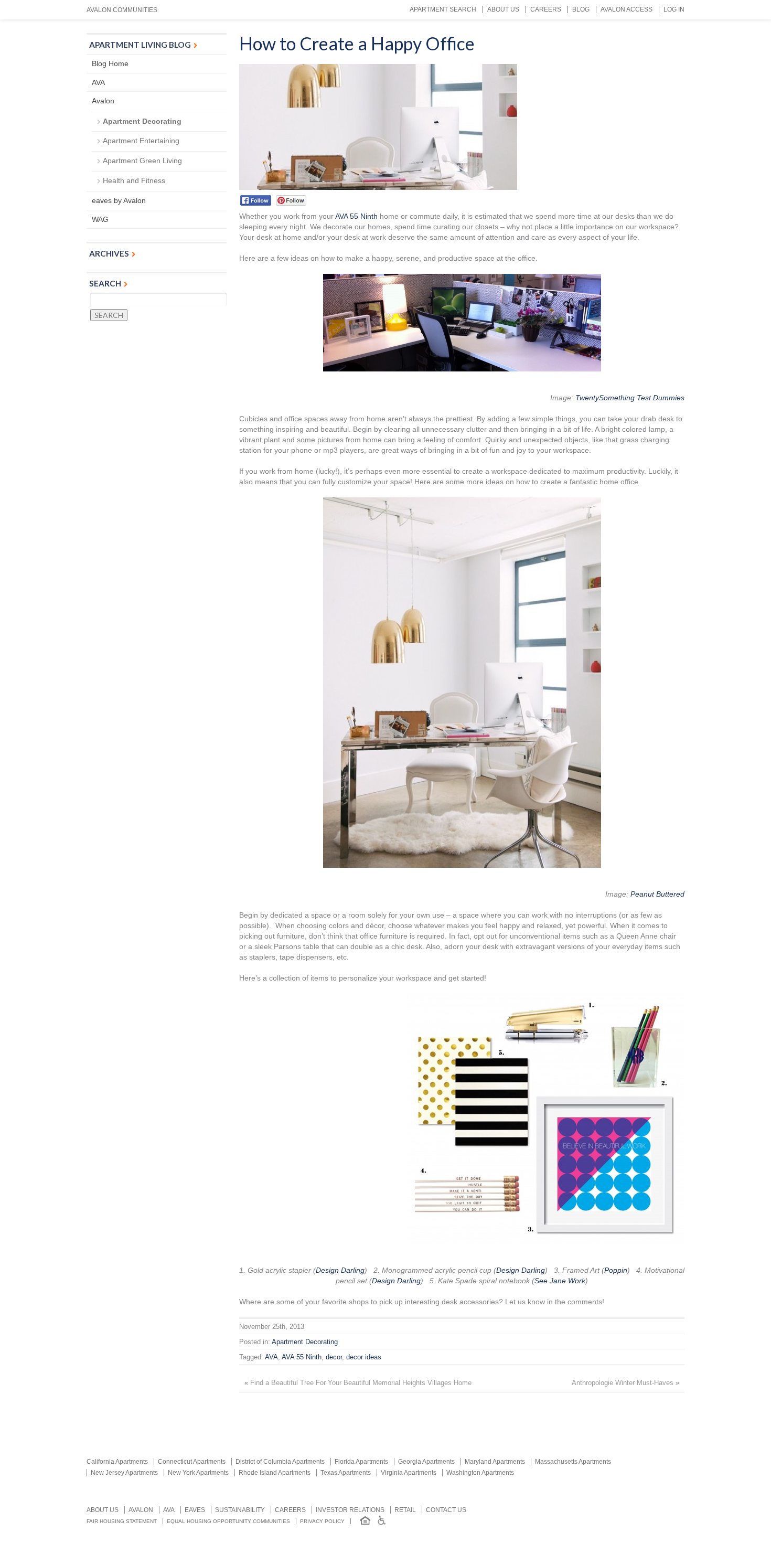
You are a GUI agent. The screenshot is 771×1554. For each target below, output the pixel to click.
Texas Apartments (345, 1472)
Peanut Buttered (657, 894)
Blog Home (110, 63)
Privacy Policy (322, 1521)
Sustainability (240, 1510)
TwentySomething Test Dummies (629, 397)
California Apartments (117, 1461)
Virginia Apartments (408, 1472)
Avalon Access (626, 9)
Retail (405, 1510)
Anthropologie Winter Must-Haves (622, 1383)
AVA (271, 1357)
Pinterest (290, 200)
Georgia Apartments (426, 1461)
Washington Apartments (480, 1472)
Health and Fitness (134, 180)
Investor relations (350, 1510)
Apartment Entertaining (141, 140)
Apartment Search (443, 9)
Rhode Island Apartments (274, 1472)
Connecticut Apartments (192, 1461)
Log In (673, 9)
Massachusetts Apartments (573, 1461)
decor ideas (363, 1357)
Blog (581, 9)
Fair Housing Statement (122, 1521)
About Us (503, 9)
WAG (100, 219)
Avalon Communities (122, 10)
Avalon (103, 101)
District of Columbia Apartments (280, 1461)
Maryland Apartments (495, 1461)
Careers (545, 9)
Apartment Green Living (142, 160)
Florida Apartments (361, 1461)
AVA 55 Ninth (356, 216)
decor (334, 1357)
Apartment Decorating (305, 1342)
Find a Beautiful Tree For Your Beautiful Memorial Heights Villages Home (361, 1383)
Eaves (195, 1510)
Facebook (255, 200)
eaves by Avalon (119, 200)
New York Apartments (198, 1472)
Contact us (446, 1510)
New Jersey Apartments (124, 1472)
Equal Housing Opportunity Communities (228, 1521)
